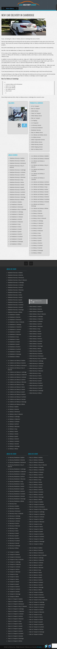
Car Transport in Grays (13, 574)
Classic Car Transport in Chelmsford (16, 611)
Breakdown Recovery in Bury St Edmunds (17, 280)
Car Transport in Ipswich (13, 584)
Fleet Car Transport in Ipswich (36, 531)
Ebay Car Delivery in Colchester (36, 472)
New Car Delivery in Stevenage (36, 587)
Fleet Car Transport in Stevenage (36, 541)
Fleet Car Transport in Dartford (36, 519)
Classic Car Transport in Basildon (15, 599)
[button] (24, 114)
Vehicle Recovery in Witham (35, 393)
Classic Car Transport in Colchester (16, 613)
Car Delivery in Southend (37, 245)
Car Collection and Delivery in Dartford (40, 182)
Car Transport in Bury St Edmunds (15, 559)
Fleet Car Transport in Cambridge (36, 511)
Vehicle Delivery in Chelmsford (36, 319)
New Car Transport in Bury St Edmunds (38, 599)
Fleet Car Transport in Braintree (36, 504)
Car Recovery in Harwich (13, 533)
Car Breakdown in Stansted (16, 239)
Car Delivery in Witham (36, 252)
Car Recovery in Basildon (13, 506)
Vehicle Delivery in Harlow (35, 331)
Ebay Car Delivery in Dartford (36, 474)
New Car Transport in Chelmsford (37, 604)
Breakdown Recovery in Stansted (17, 194)
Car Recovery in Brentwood (14, 511)
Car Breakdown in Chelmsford (16, 214)
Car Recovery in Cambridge (14, 516)
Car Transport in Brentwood (14, 557)
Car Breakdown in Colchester (16, 216)
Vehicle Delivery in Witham (35, 348)
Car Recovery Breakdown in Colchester (16, 474)
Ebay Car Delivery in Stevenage (36, 497)
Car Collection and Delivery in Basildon (40, 156)
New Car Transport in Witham (36, 634)
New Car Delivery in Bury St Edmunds (37, 555)
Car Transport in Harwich (13, 581)
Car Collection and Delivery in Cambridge (17, 372)
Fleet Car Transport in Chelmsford (37, 514)
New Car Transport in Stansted (36, 629)
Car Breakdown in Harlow (15, 226)
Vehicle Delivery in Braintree (35, 309)
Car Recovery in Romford (13, 538)
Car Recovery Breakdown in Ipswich (16, 488)
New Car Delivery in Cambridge (36, 557)
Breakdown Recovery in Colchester (17, 172)
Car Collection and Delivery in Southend (40, 199)
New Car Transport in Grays (35, 614)
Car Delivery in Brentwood (37, 215)
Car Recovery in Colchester (14, 521)
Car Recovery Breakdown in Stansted (16, 496)
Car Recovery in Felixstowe (14, 525)
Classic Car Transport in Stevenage (16, 638)
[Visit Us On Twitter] (46, 646)
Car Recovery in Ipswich (13, 535)
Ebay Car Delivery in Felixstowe (36, 477)
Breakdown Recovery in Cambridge (18, 170)
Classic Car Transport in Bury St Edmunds (17, 606)
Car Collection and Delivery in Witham (39, 208)
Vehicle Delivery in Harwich (35, 333)
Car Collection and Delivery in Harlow (39, 189)
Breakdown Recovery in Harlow (17, 182)
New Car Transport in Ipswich (36, 622)
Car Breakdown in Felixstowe (16, 221)
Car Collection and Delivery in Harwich (39, 191)
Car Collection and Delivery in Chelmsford (17, 374)
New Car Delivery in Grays (35, 570)
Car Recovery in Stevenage (14, 545)
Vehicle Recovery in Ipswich (35, 380)
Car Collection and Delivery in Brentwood (17, 365)
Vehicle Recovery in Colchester (36, 365)
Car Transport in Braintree (14, 554)
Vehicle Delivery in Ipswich (35, 336)
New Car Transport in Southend (36, 627)
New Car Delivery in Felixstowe (36, 567)
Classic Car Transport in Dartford (15, 616)
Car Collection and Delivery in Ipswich (39, 194)
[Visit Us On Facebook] (50, 646)
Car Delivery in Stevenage (37, 250)
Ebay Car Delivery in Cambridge (36, 467)
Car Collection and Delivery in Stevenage (17, 401)
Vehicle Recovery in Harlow (35, 375)
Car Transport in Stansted (14, 591)
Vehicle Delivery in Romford (35, 338)
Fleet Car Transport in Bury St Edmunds (38, 509)
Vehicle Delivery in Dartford (35, 324)
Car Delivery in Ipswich (36, 240)
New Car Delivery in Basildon (35, 547)
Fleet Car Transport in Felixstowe (36, 521)
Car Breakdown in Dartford (16, 219)
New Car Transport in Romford (36, 624)
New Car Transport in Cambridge (36, 602)
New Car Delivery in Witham (35, 589)
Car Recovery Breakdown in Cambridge (17, 469)
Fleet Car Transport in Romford (36, 534)
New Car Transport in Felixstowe (36, 612)
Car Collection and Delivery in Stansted (40, 201)
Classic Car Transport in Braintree (15, 601)
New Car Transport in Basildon (36, 592)
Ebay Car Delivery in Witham (35, 499)
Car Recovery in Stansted (13, 543)
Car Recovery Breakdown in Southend (16, 493)
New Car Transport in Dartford (36, 609)
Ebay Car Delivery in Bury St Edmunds (38, 465)
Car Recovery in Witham (13, 548)
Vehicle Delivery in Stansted (35, 343)
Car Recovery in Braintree (13, 508)
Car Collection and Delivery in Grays (39, 187)
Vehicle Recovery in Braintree (35, 353)
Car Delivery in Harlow (36, 235)
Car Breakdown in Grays (15, 224)
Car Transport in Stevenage (14, 594)
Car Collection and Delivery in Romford (40, 196)
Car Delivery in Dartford (36, 228)
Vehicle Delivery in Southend (35, 341)
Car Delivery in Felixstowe (37, 230)
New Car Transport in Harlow (36, 617)
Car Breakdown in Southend (16, 236)
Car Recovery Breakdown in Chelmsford (17, 471)
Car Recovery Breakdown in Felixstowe (16, 479)
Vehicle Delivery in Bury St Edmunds (37, 314)
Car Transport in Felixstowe (14, 571)
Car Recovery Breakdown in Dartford (16, 476)
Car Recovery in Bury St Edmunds (15, 513)
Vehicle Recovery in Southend (36, 385)
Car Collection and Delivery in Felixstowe (40, 184)
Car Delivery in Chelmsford (37, 223)
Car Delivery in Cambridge (37, 220)
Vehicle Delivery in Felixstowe (35, 326)
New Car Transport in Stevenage (36, 631)
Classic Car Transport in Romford (15, 631)
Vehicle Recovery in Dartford (35, 368)
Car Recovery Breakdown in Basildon (16, 457)
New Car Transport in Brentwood (36, 597)
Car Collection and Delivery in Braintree (40, 158)
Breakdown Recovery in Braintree (17, 160)
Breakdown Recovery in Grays (16, 179)
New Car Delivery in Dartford (35, 565)
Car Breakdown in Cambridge (16, 211)
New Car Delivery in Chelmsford (36, 560)
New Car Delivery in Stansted (36, 585)
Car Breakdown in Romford (16, 234)
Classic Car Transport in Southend (15, 633)
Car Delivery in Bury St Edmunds (38, 218)
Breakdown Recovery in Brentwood (18, 163)
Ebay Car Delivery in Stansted (36, 494)
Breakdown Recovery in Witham (17, 199)
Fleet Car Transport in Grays (35, 524)
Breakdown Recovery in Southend (17, 192)
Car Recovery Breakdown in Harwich (16, 486)
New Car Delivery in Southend (36, 582)
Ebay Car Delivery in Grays (35, 479)
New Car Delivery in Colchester (36, 562)
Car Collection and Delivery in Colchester (17, 377)
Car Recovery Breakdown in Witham (16, 501)
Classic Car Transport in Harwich (15, 626)
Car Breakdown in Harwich (16, 229)
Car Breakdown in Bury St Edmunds (18, 209)
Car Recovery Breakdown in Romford (16, 491)
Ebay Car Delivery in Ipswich (35, 487)
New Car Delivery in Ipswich (35, 577)
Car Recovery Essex (12, 503)
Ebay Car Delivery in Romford (36, 489)
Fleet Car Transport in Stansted (36, 539)
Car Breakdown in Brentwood (16, 207)
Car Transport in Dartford (13, 569)
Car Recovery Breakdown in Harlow (16, 484)
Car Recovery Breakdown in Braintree (16, 460)
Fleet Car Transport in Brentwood (37, 506)
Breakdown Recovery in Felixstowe (17, 177)
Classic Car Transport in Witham (15, 641)
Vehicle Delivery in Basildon (35, 306)
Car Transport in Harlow (13, 576)
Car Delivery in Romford (36, 243)
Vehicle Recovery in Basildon (35, 351)
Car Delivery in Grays (36, 233)
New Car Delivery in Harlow (35, 572)
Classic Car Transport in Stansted (15, 636)
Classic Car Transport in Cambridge (16, 608)
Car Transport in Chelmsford (14, 564)
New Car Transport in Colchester (36, 607)
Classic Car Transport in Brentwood (16, 604)
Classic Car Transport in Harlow (15, 623)
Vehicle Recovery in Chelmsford (36, 363)
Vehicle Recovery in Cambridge (36, 361)
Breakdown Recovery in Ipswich (17, 187)
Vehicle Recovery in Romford (35, 383)
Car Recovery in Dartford (13, 523)
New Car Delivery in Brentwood (36, 552)
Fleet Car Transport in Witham (36, 544)
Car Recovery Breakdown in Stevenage (16, 498)
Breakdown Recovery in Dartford (17, 174)
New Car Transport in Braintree (36, 594)
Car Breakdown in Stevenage (16, 241)
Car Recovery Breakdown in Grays (15, 481)
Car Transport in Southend (14, 589)
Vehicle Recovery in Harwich (35, 378)
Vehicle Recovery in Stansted (35, 388)
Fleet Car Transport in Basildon (36, 502)
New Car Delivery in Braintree (36, 550)
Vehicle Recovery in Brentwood (36, 356)
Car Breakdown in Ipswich (15, 231)
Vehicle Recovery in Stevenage (36, 390)
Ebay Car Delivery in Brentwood (36, 462)
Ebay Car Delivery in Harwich (35, 484)
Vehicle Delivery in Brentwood (36, 311)
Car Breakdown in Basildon (16, 202)
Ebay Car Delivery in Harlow (35, 482)
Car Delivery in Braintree (36, 213)
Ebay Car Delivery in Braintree (36, 460)
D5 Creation (39, 647)
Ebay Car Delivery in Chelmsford (36, 469)
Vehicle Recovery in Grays (35, 373)
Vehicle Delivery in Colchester (36, 321)
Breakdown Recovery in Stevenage (17, 197)
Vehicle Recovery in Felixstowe (36, 370)
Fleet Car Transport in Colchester (36, 516)
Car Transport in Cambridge (14, 562)
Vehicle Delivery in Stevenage (36, 346)
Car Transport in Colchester (14, 566)
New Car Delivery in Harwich (35, 575)
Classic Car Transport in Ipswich (15, 628)
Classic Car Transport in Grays (14, 621)
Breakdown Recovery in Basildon (17, 158)
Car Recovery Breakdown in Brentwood (17, 462)
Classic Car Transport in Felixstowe (15, 618)
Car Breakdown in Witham (15, 244)
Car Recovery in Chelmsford (14, 518)
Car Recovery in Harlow (13, 530)
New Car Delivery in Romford (36, 580)
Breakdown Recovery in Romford (17, 189)
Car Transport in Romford (14, 586)
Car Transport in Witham (13, 596)
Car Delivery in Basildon (36, 211)
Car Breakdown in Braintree (16, 204)
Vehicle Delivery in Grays (34, 328)
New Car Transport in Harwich (36, 619)
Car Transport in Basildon (13, 552)
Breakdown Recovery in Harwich (17, 184)
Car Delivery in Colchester (37, 225)
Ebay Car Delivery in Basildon (36, 457)
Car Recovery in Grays (13, 528)
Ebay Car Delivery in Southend (36, 492)
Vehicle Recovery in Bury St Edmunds (37, 358)
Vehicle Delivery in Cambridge (36, 316)
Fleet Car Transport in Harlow (36, 526)
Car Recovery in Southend (14, 540)
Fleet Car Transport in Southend (36, 536)
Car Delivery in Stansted (36, 248)
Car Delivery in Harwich (36, 238)
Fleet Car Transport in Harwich (36, 529)
